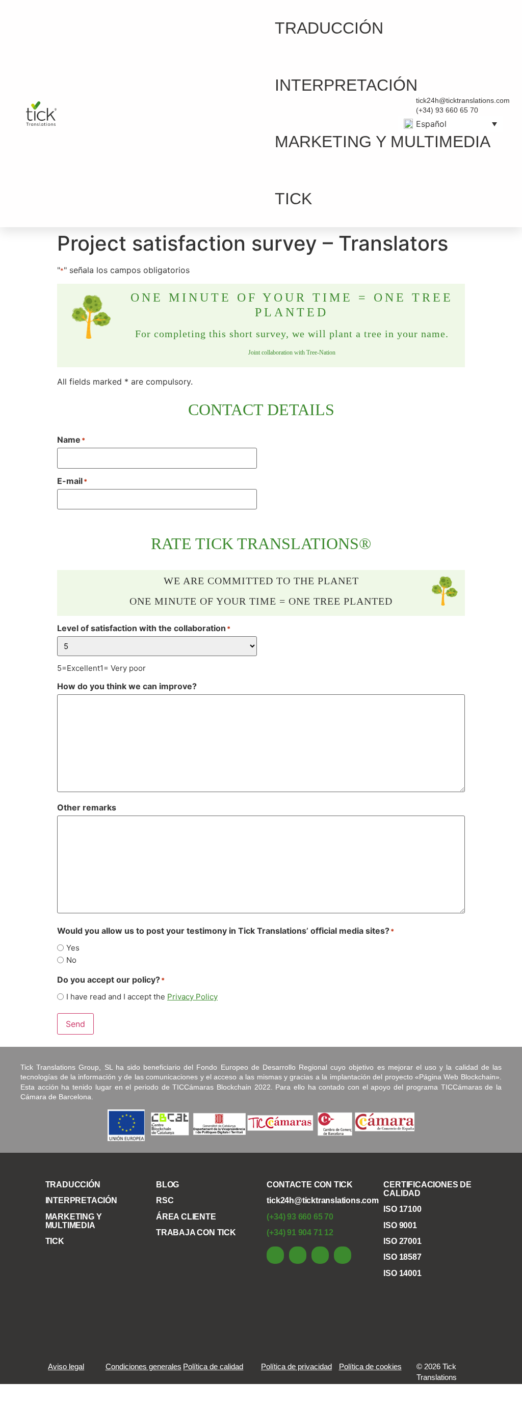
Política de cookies (370, 1366)
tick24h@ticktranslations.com (322, 1200)
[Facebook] (297, 1255)
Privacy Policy (192, 996)
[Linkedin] (275, 1255)
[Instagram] (342, 1255)
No (71, 960)
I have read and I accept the (142, 996)
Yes (73, 948)
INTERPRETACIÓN (346, 85)
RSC (164, 1200)
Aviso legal (66, 1366)
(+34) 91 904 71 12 (300, 1232)
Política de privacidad (296, 1366)
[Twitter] (320, 1255)
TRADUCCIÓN (329, 28)
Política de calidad (213, 1366)
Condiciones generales (143, 1366)
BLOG (167, 1184)
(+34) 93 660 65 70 (300, 1216)
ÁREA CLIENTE (186, 1216)
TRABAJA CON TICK (196, 1232)
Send (75, 1024)
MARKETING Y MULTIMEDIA (382, 141)
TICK (293, 198)
